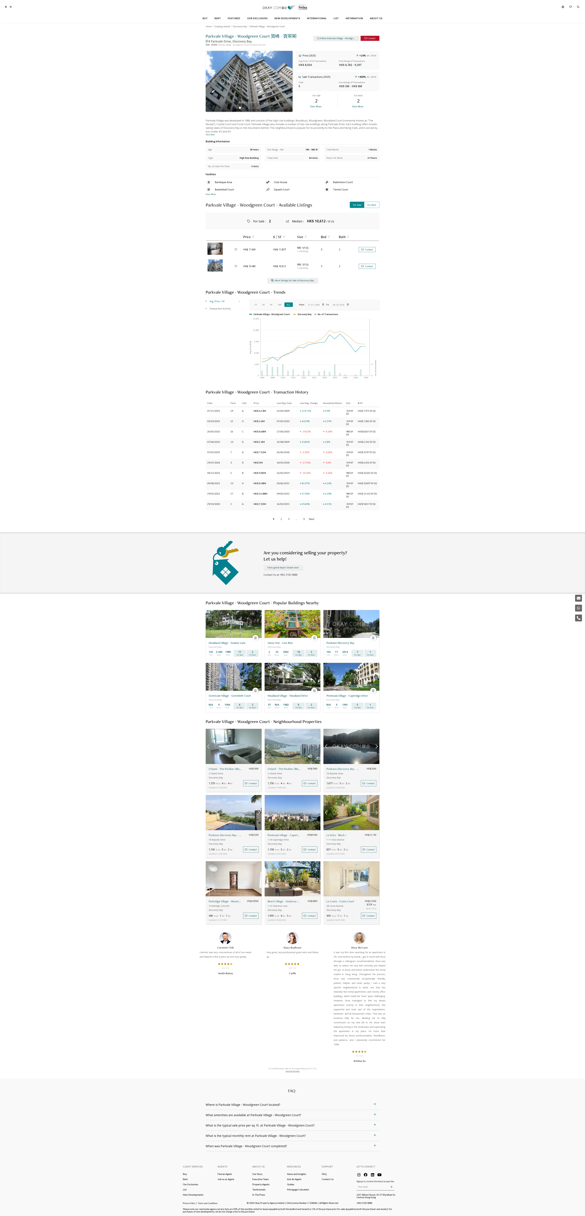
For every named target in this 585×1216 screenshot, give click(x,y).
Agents (222, 1166)
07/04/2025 (213, 441)
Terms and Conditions (208, 1203)
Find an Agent (225, 1173)
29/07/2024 (213, 462)
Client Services (193, 1166)
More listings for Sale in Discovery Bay (294, 280)
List (185, 1189)
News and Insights (296, 1173)
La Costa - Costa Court (340, 901)
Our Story (257, 1173)
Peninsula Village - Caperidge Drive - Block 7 (284, 835)
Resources (294, 1166)
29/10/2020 (213, 503)
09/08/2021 (213, 483)
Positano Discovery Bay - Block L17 (225, 835)
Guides (290, 1184)
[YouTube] (379, 1174)
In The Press (258, 1194)
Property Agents (261, 1184)
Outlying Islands (222, 26)
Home (209, 26)
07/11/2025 (213, 410)
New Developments (193, 1194)
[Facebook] (365, 1174)
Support (327, 1166)
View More (315, 106)
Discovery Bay (240, 26)
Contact (371, 38)
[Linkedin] (372, 1174)
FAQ (324, 1173)
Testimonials (259, 1189)
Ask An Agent (294, 1179)
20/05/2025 (213, 431)
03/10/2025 (213, 421)
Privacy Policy (189, 1203)
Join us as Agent (226, 1179)
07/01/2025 (213, 452)
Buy (185, 1173)
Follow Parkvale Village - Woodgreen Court (339, 38)
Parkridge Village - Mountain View (225, 901)
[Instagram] (358, 1174)
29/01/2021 (213, 493)
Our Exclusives (190, 1184)
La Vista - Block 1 (336, 835)
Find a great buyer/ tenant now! (283, 567)
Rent (185, 1179)
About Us (258, 1166)
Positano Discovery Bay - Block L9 (343, 769)
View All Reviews (293, 1071)
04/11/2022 (213, 472)
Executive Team (260, 1179)
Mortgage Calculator (298, 1189)
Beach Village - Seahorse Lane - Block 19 (284, 901)
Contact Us (328, 1179)
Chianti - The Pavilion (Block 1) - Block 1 (225, 769)
